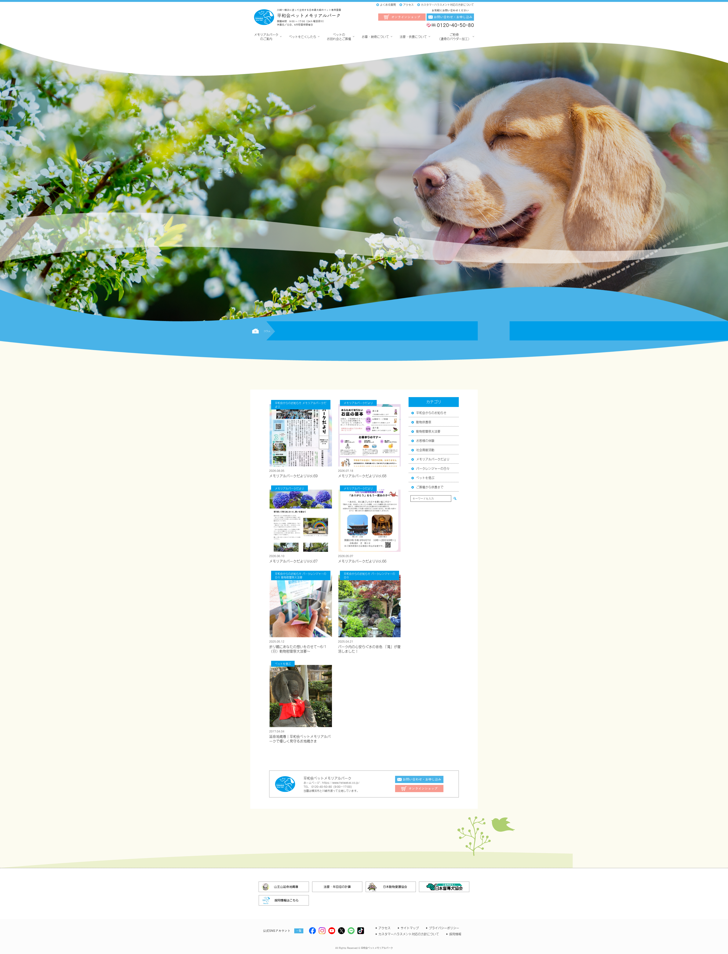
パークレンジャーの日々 (433, 468)
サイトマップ (410, 928)
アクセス (384, 928)
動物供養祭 (423, 422)
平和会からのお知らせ (431, 412)
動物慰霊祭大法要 (428, 431)
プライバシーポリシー (444, 928)
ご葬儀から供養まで (429, 487)
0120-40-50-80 (455, 24)
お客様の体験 (425, 440)
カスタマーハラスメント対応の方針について (408, 934)
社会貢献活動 (425, 450)
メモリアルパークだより (433, 459)
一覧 (298, 930)
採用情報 (455, 934)
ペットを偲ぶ (425, 477)
